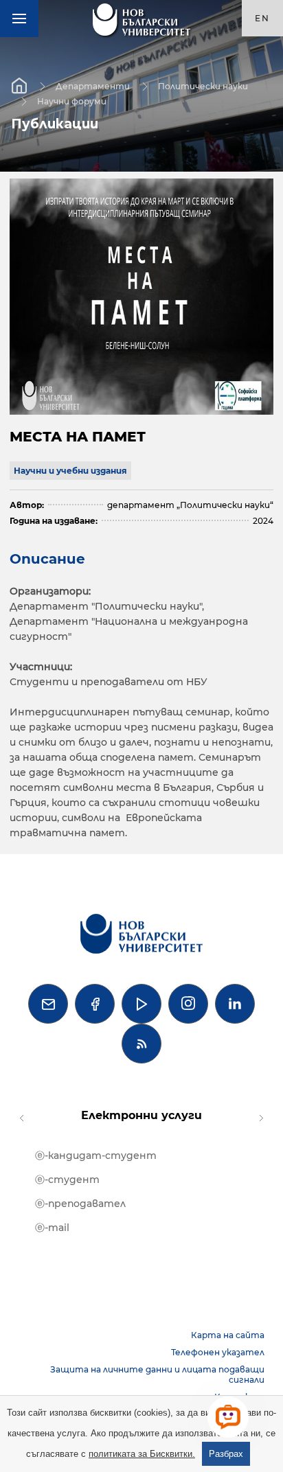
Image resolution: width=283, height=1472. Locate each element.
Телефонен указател (217, 1352)
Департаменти (93, 85)
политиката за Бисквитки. (142, 1454)
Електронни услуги (141, 1115)
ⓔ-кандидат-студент (96, 1155)
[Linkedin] (235, 1004)
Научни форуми (71, 100)
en (262, 18)
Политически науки (203, 85)
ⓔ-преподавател (80, 1203)
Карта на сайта (227, 1335)
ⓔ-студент (67, 1179)
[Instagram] (188, 1004)
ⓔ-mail (52, 1227)
